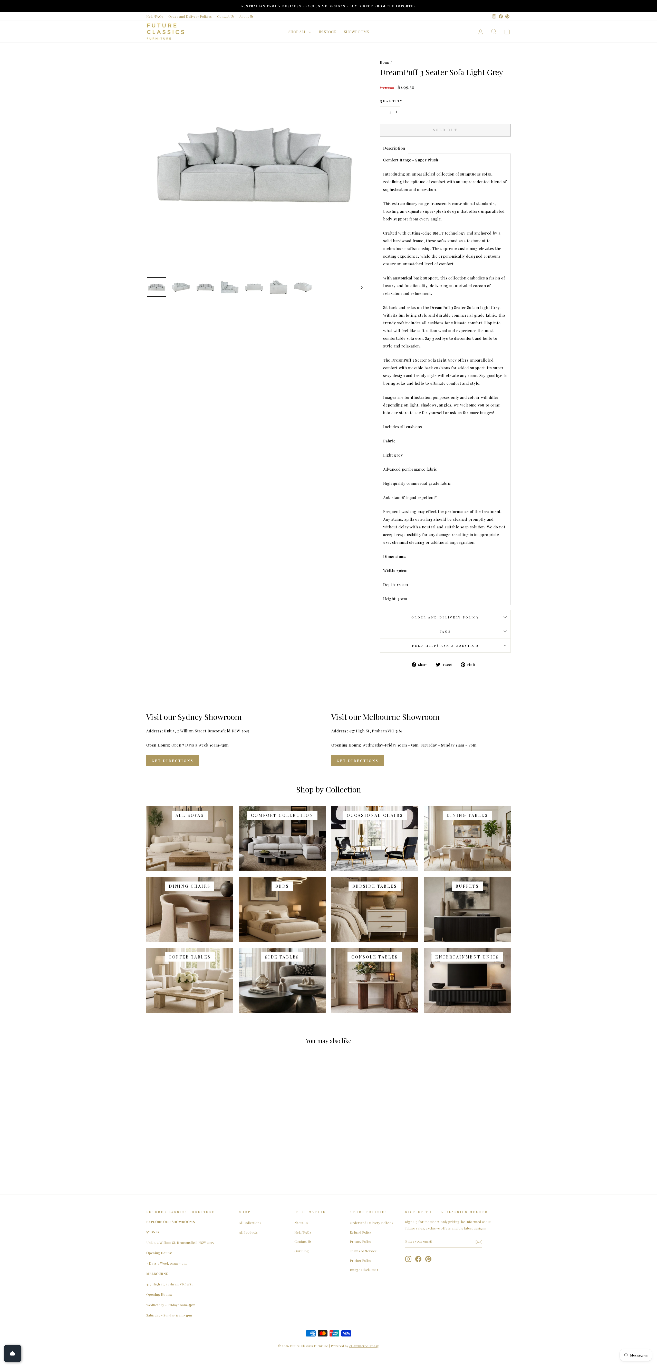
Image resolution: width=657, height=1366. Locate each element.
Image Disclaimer (364, 1269)
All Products (248, 1232)
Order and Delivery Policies (190, 16)
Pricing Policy (360, 1260)
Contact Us (226, 16)
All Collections (250, 1222)
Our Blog (301, 1251)
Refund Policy (360, 1232)
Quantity (391, 101)
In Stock (327, 31)
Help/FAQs (154, 16)
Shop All (297, 31)
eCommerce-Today (364, 1346)
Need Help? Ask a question (445, 645)
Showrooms (356, 31)
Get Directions (173, 760)
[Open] (12, 1353)
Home (385, 62)
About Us (246, 16)
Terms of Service (363, 1251)
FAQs (445, 631)
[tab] (394, 148)
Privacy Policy (360, 1241)
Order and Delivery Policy (445, 617)
